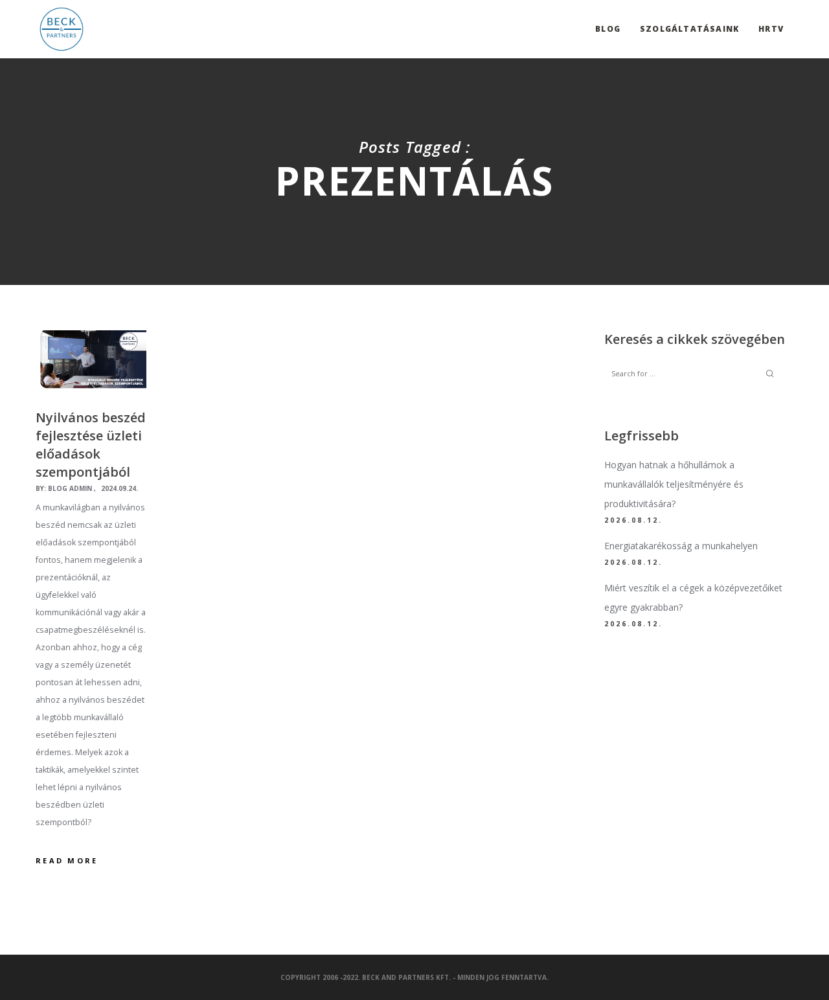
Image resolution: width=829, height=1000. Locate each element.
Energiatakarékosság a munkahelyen (681, 546)
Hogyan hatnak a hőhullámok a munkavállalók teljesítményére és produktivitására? (674, 484)
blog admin (70, 488)
